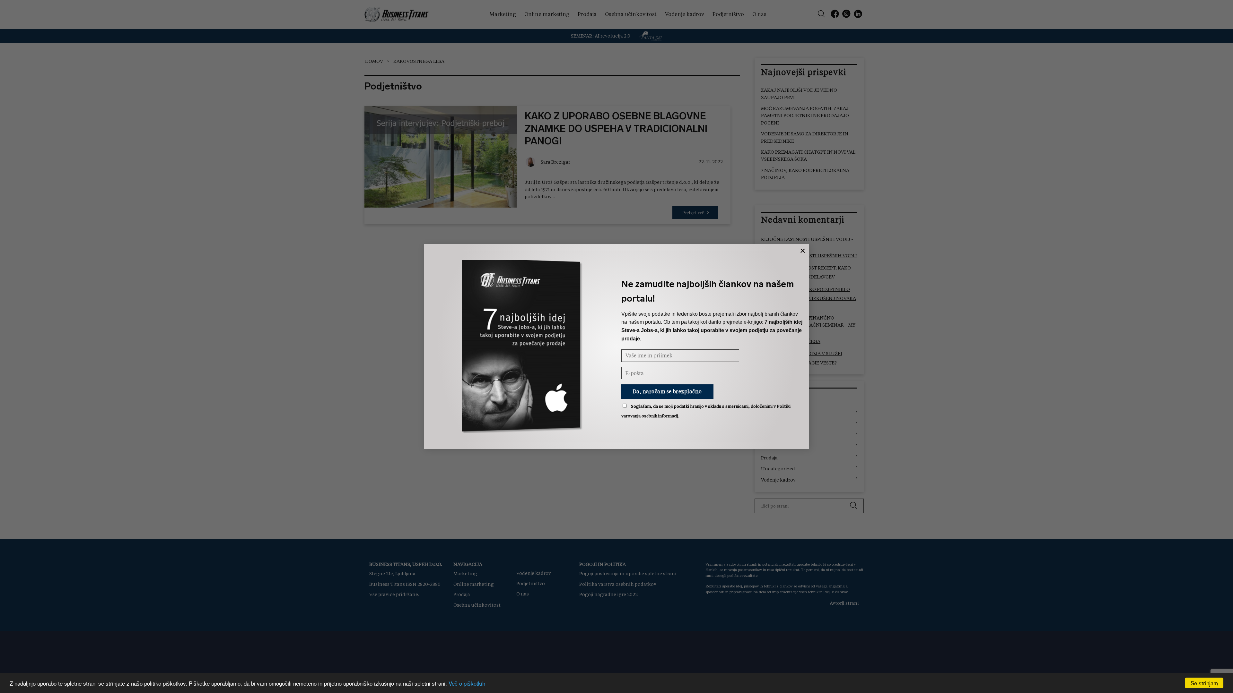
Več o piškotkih (467, 683)
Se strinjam (1204, 683)
